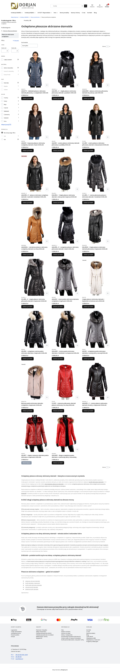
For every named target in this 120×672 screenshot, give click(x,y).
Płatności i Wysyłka (41, 630)
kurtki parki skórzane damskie (33, 585)
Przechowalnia (15, 635)
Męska (6, 86)
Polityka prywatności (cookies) (45, 635)
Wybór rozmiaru (65, 631)
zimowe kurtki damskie (31, 587)
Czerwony (7, 114)
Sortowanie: (24, 42)
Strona (104, 46)
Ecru (5, 121)
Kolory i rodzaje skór (66, 635)
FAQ (62, 630)
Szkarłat (6, 118)
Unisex (6, 89)
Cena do (13, 48)
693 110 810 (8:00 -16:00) (19, 654)
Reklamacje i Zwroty (42, 636)
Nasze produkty (90, 633)
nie (5, 139)
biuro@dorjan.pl (17, 658)
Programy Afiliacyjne (92, 641)
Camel (6, 108)
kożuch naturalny (9, 71)
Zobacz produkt (27, 98)
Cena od (3, 48)
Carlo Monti (89, 636)
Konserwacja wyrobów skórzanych (71, 636)
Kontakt (88, 630)
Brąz (5, 104)
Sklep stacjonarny (41, 631)
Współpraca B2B (91, 638)
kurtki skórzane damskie (96, 482)
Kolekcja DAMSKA (24, 17)
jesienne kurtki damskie (31, 589)
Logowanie (14, 630)
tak (5, 136)
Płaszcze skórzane (35, 17)
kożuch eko (7, 74)
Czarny (6, 98)
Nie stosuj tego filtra (9, 133)
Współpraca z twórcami (93, 640)
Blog (87, 635)
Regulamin (39, 638)
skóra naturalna (8, 68)
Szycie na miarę (65, 633)
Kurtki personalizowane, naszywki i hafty (72, 640)
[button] (85, 6)
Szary (5, 101)
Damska (6, 83)
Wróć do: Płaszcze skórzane (10, 31)
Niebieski (6, 111)
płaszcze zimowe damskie (32, 581)
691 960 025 (16, 656)
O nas (88, 631)
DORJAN (23, 493)
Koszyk (13, 636)
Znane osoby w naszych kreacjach (71, 638)
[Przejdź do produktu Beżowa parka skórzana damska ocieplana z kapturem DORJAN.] (35, 381)
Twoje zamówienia (16, 631)
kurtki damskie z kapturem (32, 583)
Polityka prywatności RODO (44, 633)
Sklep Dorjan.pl (14, 17)
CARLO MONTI (8, 60)
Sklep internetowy (59, 670)
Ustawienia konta (16, 633)
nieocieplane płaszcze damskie (54, 484)
